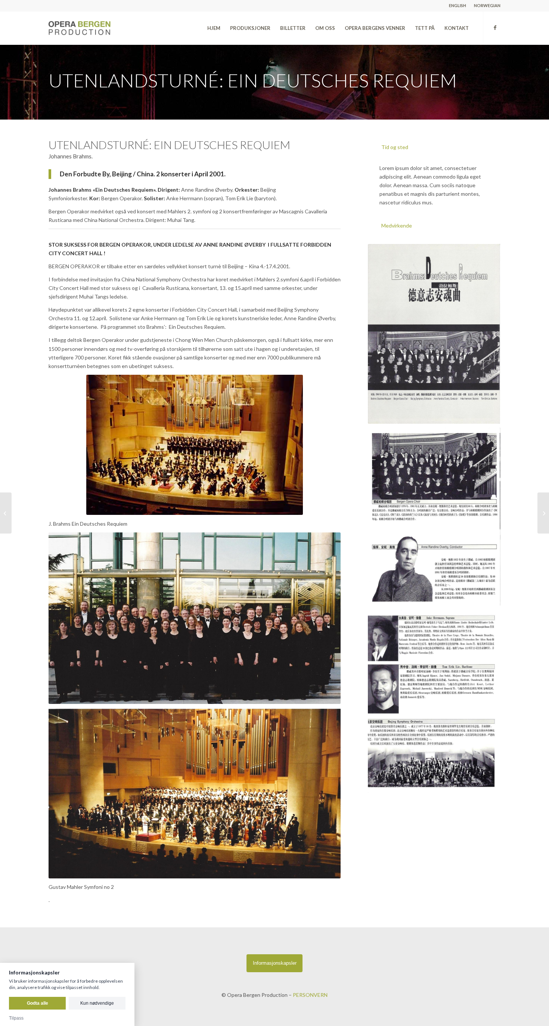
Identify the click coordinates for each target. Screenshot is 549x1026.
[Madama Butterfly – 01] (6, 513)
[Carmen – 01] (543, 513)
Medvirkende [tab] (396, 225)
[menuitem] (457, 5)
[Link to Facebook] (494, 27)
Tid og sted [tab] (394, 147)
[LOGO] (96, 28)
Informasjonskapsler (275, 963)
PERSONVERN (310, 995)
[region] (434, 185)
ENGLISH (457, 5)
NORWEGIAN (487, 5)
